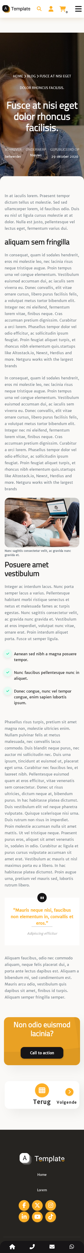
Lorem (42, 1190)
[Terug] (42, 1090)
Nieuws (36, 155)
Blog (31, 76)
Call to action (42, 1052)
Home (18, 76)
